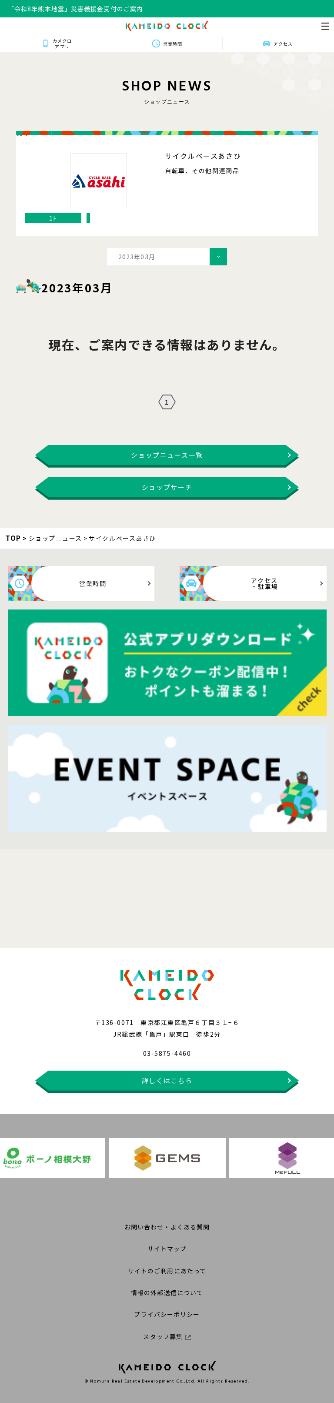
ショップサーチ (167, 487)
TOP (13, 537)
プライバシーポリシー (167, 1314)
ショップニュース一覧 (167, 454)
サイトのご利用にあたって (167, 1270)
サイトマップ (167, 1248)
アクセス (283, 43)
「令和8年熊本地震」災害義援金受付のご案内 (75, 14)
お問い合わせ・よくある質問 (167, 1226)
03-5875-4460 (167, 1053)
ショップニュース (55, 538)
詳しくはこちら (167, 1080)
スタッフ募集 (163, 1336)
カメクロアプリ (62, 43)
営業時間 (172, 43)
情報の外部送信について (167, 1292)
